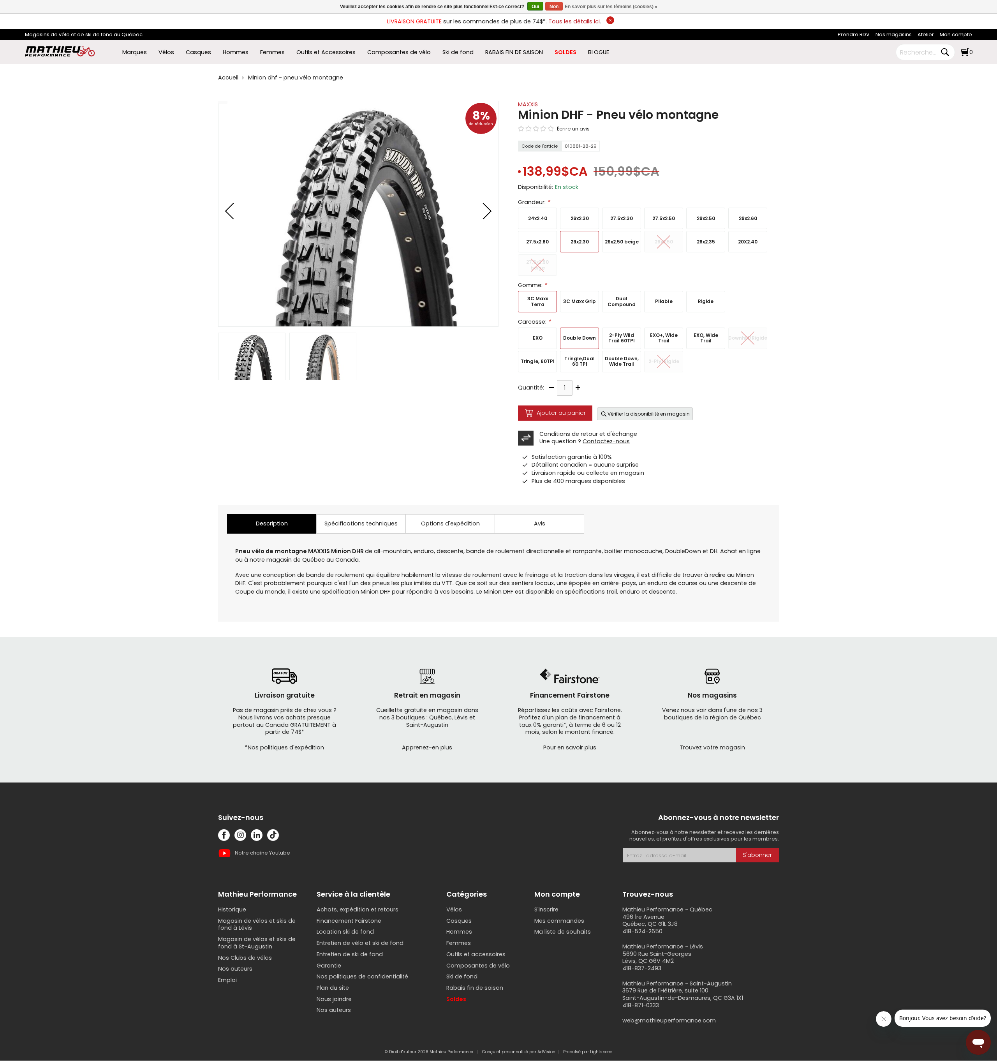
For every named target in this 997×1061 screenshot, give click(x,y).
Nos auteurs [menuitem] (235, 969)
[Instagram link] (240, 835)
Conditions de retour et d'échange (588, 434)
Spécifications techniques (361, 523)
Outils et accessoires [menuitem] (476, 954)
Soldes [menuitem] (456, 999)
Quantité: (531, 387)
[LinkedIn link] (256, 835)
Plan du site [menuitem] (333, 988)
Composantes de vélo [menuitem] (399, 52)
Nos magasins (893, 34)
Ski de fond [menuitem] (458, 52)
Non (554, 6)
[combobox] (919, 52)
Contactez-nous (606, 441)
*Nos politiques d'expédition (284, 747)
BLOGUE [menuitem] (598, 52)
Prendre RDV (854, 34)
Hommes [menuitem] (235, 52)
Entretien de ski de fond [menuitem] (350, 954)
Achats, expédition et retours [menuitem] (357, 909)
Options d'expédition (450, 523)
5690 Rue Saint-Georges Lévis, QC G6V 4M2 (656, 957)
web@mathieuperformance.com (669, 1020)
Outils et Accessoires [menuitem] (326, 52)
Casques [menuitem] (198, 52)
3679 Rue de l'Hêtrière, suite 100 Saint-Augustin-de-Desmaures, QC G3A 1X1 (682, 994)
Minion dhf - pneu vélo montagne (295, 77)
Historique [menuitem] (232, 909)
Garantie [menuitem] (329, 965)
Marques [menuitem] (134, 52)
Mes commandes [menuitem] (559, 921)
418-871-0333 (640, 1005)
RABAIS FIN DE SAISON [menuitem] (514, 52)
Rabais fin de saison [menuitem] (474, 988)
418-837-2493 (641, 968)
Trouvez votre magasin (712, 747)
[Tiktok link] (273, 835)
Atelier (926, 34)
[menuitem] (854, 35)
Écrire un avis (573, 129)
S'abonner (757, 855)
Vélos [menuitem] (166, 52)
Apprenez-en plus (427, 747)
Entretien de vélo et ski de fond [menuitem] (360, 943)
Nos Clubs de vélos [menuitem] (245, 958)
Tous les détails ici (574, 21)
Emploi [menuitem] (227, 980)
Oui (535, 6)
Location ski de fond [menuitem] (345, 932)
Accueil (228, 77)
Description (272, 523)
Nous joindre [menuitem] (334, 999)
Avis (539, 523)
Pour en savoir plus (569, 747)
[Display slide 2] (323, 356)
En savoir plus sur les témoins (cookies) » (611, 6)
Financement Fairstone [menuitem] (349, 921)
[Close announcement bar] (610, 20)
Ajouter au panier (561, 413)
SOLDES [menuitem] (565, 52)
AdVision (546, 1052)
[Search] (945, 52)
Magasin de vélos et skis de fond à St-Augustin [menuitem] (257, 942)
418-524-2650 (642, 931)
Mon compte (956, 34)
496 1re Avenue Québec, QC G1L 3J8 (650, 920)
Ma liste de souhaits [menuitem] (562, 932)
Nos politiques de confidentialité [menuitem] (362, 976)
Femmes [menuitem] (272, 52)
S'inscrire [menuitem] (546, 909)
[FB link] (224, 835)
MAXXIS (528, 104)
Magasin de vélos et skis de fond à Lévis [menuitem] (257, 924)
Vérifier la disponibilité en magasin (649, 414)
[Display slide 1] (251, 356)
